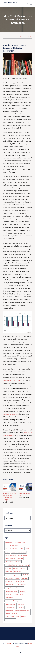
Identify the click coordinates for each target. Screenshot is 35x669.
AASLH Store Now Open (23, 487)
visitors (23, 616)
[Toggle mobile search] (28, 4)
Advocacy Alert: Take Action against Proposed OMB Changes (7, 487)
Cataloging (23, 568)
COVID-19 (25, 575)
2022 (22, 549)
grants (23, 581)
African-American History (13, 562)
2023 (27, 549)
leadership (19, 588)
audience (8, 568)
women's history (10, 620)
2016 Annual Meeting (11, 545)
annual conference (11, 565)
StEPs (7, 616)
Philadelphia (9, 597)
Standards (20, 607)
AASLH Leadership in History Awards (16, 555)
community (17, 571)
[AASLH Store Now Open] (25, 487)
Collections (8, 571)
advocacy (20, 558)
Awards (15, 568)
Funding (16, 581)
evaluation (8, 581)
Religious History (10, 604)
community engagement (12, 575)
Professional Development (13, 601)
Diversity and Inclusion (12, 578)
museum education (11, 591)
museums (22, 591)
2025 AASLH (8, 643)
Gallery (12, 487)
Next (29, 37)
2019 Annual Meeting (11, 549)
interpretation (9, 588)
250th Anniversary (20, 542)
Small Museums (10, 607)
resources (21, 604)
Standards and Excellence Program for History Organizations (17, 612)
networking (8, 594)
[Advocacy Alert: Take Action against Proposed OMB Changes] (9, 487)
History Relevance (21, 584)
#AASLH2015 (9, 542)
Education (25, 578)
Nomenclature (19, 594)
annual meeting (24, 565)
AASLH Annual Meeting (18, 552)
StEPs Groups (15, 616)
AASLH (7, 552)
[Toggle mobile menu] (31, 4)
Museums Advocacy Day (11, 414)
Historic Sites (9, 584)
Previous (23, 37)
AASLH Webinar (10, 558)
